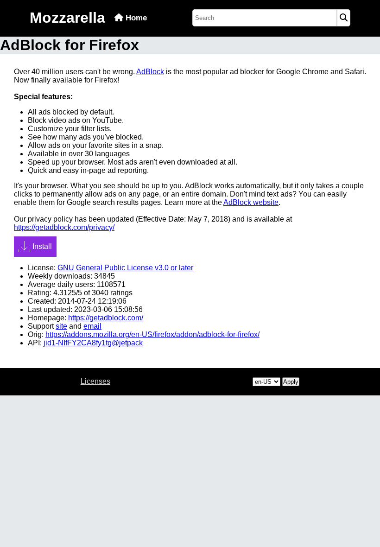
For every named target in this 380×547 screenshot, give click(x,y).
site (61, 326)
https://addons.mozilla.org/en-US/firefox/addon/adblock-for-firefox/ (152, 334)
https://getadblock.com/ (105, 318)
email (92, 326)
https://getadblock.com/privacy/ (64, 227)
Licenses (95, 381)
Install (42, 246)
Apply (290, 381)
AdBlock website (251, 202)
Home (135, 17)
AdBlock (150, 72)
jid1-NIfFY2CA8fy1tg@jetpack (93, 343)
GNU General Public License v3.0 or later (125, 268)
